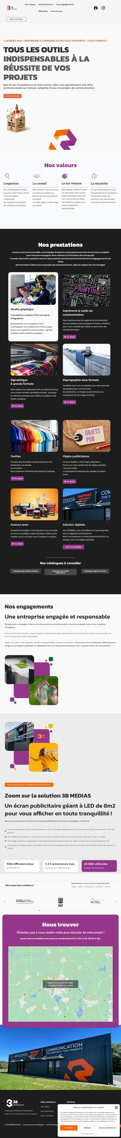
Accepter (69, 1128)
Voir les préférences (107, 1128)
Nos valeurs (30, 4)
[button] (116, 1107)
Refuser (87, 1128)
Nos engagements (65, 4)
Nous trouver (57, 11)
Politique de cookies (87, 1133)
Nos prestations (46, 4)
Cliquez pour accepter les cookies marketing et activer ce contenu (60, 984)
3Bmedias (43, 11)
